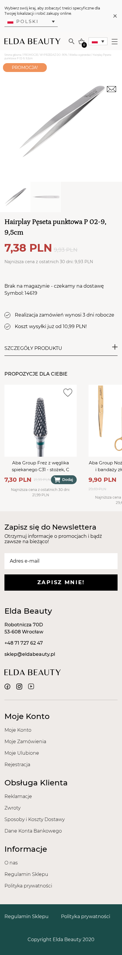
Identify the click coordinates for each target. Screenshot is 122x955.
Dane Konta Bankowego (33, 831)
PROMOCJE (30, 54)
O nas (11, 863)
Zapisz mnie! (61, 582)
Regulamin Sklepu (26, 874)
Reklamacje (18, 796)
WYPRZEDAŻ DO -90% (53, 54)
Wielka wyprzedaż (80, 54)
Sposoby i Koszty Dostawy (34, 819)
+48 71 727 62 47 (23, 643)
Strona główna (12, 54)
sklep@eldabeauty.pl (29, 654)
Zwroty (12, 808)
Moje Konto (17, 730)
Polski (27, 21)
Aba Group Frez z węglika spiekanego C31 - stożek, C (40, 466)
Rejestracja (17, 764)
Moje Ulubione (21, 753)
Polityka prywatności (28, 886)
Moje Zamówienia (25, 741)
